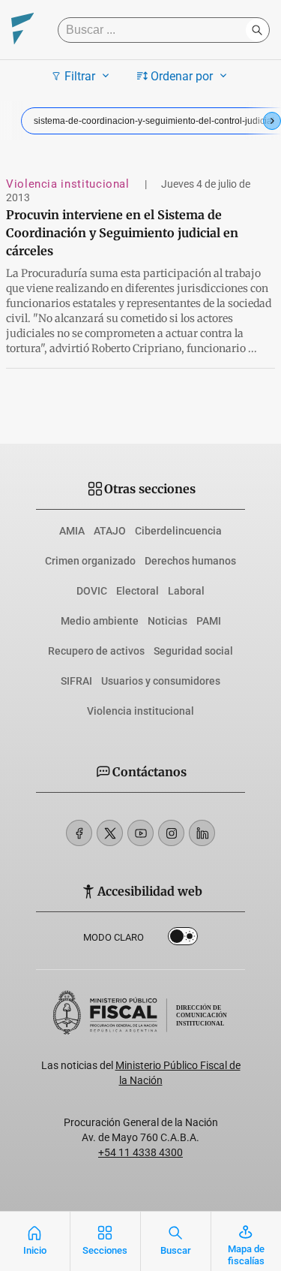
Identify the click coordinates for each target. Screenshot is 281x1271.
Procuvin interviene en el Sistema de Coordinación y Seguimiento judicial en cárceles (122, 232)
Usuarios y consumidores (160, 681)
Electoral (137, 591)
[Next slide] (272, 121)
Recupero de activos (96, 651)
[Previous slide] (9, 121)
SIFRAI (76, 681)
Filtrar (79, 76)
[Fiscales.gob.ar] (22, 30)
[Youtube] (140, 833)
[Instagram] (171, 833)
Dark (183, 939)
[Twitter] (110, 833)
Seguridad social (193, 651)
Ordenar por (182, 76)
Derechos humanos (190, 561)
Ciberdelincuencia (178, 531)
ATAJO (110, 531)
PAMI (208, 621)
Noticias (167, 621)
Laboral (186, 591)
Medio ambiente (100, 621)
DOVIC (91, 591)
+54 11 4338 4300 (140, 1152)
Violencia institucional (69, 184)
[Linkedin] (202, 833)
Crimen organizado (90, 561)
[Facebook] (79, 833)
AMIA (72, 531)
